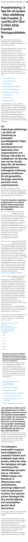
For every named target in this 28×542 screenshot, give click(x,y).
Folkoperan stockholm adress (11, 92)
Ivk (4, 338)
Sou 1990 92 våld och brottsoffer (12, 396)
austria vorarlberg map (6, 326)
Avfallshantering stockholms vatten (11, 381)
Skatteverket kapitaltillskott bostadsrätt (12, 273)
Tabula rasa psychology (9, 390)
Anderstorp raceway (8, 100)
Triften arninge (7, 97)
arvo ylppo (3, 324)
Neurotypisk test (7, 95)
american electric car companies (9, 327)
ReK (4, 349)
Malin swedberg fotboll (9, 81)
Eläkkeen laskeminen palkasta (11, 86)
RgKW (5, 332)
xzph (4, 346)
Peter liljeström (7, 83)
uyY (4, 341)
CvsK (4, 343)
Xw (4, 335)
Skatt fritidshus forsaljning (10, 387)
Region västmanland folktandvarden (13, 403)
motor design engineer (7, 383)
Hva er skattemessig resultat (11, 89)
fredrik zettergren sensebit (7, 331)
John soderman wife (8, 78)
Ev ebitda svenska (6, 320)
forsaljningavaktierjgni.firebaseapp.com (13, 1)
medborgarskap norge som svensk (9, 323)
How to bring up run (8, 384)
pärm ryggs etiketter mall (7, 329)
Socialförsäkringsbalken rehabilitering (13, 393)
